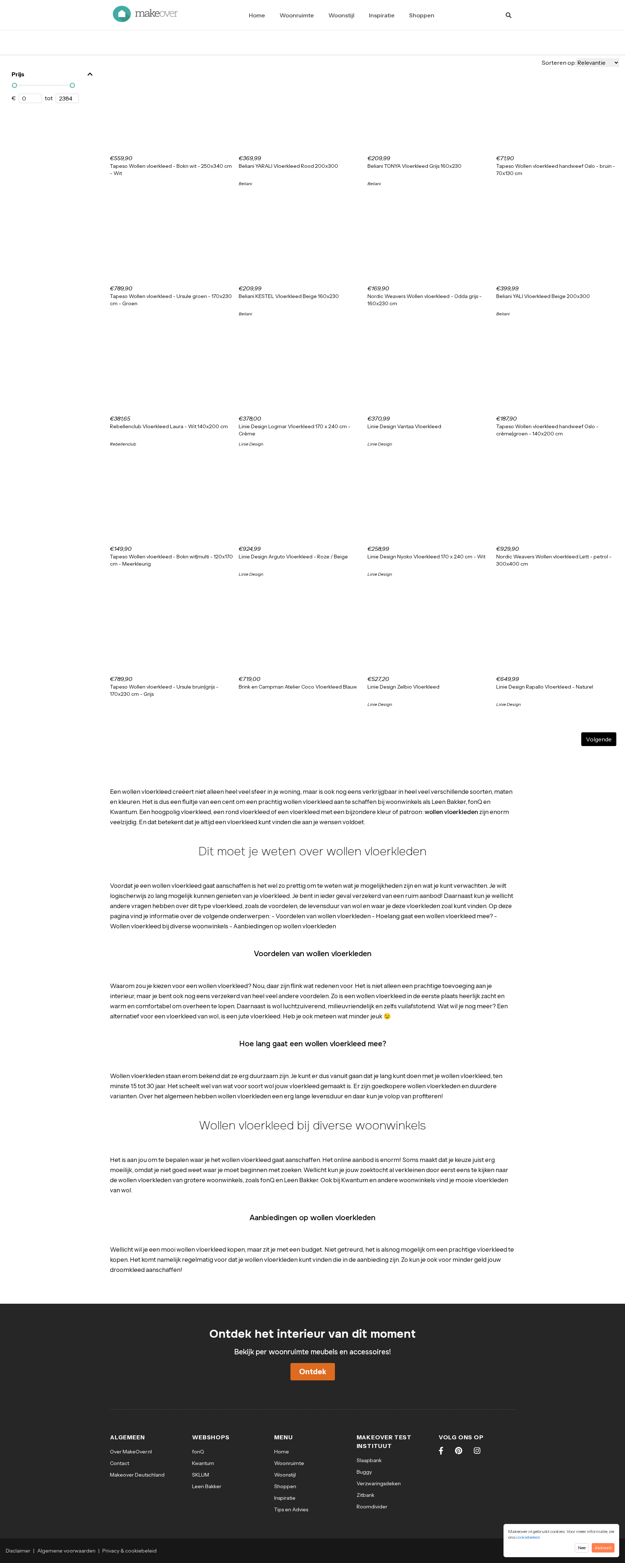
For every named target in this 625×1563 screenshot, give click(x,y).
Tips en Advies (291, 1509)
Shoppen (421, 15)
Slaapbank (369, 1460)
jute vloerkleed (259, 1016)
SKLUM (200, 1475)
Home (257, 15)
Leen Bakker (206, 1486)
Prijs (18, 74)
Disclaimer (18, 1550)
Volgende (599, 739)
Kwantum (203, 1463)
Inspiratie (382, 15)
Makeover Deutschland (137, 1475)
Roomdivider (372, 1506)
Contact (119, 1463)
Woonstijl (341, 15)
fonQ (198, 1451)
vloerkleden (423, 906)
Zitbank (365, 1495)
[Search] (508, 15)
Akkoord (603, 1547)
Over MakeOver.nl (131, 1451)
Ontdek (312, 1371)
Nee (582, 1547)
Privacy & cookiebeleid (129, 1550)
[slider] (14, 85)
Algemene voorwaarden (66, 1550)
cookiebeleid (528, 1537)
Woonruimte (297, 15)
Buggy (364, 1472)
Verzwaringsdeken (379, 1483)
